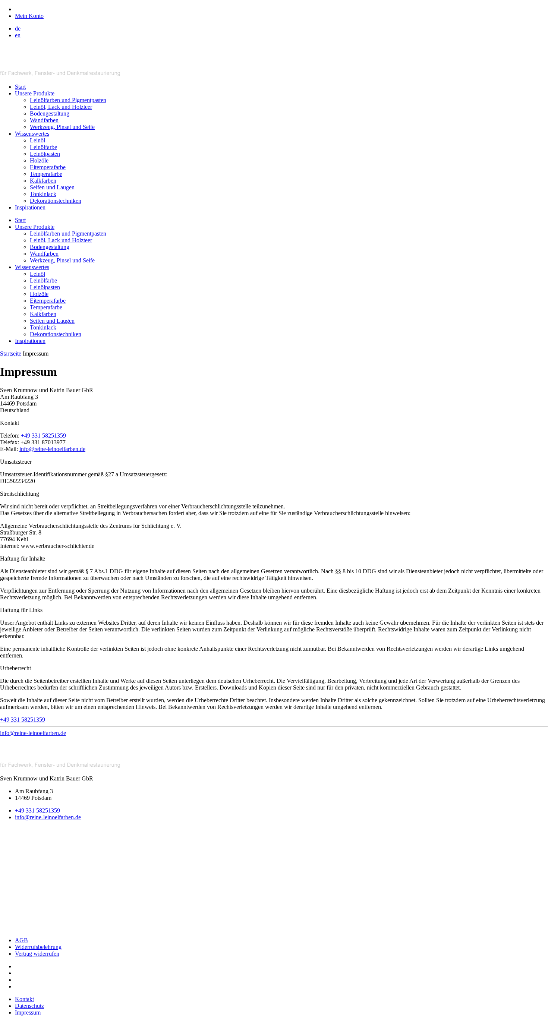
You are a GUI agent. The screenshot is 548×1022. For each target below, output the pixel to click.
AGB (21, 940)
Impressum (28, 1012)
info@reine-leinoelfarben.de (52, 449)
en (18, 35)
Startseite (10, 353)
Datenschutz (29, 1006)
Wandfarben (44, 120)
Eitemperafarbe (48, 167)
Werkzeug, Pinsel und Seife (62, 127)
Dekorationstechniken (55, 201)
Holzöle (39, 160)
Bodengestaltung (49, 113)
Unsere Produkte (34, 93)
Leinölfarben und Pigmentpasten (68, 100)
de (18, 28)
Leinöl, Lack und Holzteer (61, 107)
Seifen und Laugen (52, 187)
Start (20, 86)
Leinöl (37, 140)
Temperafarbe (46, 174)
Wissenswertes (32, 133)
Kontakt (24, 999)
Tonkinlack (43, 194)
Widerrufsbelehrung (38, 947)
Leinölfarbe (43, 147)
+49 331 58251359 (43, 435)
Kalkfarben (43, 180)
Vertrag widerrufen (37, 953)
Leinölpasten (45, 154)
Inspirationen (30, 207)
